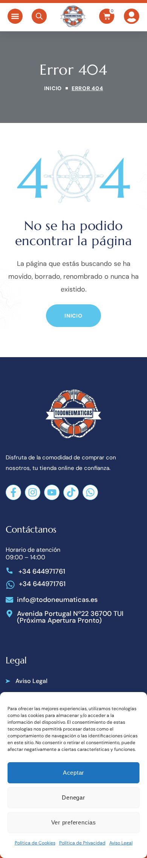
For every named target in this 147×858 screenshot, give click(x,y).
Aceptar (73, 772)
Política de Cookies (35, 843)
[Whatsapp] (90, 492)
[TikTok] (71, 492)
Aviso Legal (121, 843)
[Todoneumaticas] (73, 16)
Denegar (73, 797)
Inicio (53, 88)
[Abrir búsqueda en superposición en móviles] (39, 16)
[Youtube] (52, 492)
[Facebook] (13, 492)
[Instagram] (32, 492)
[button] (15, 16)
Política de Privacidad (82, 843)
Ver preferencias (73, 822)
